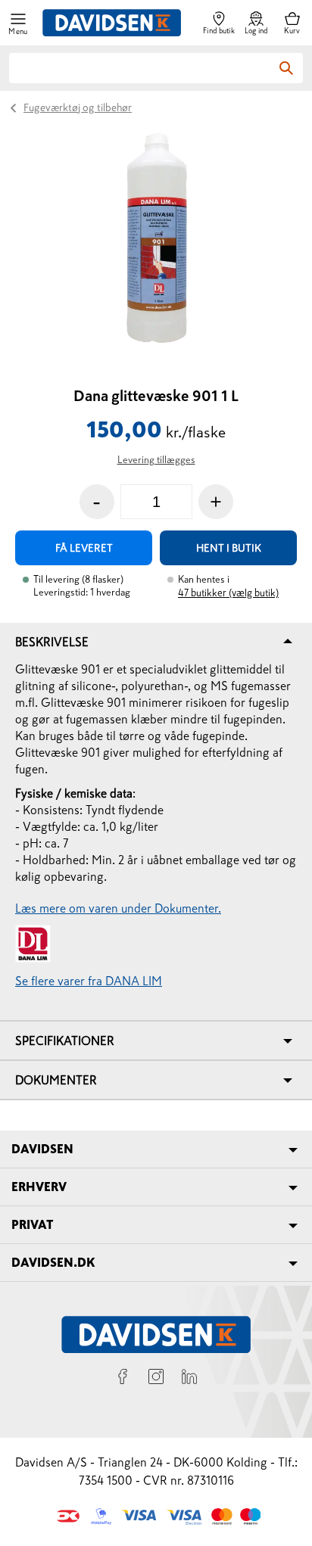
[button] (18, 23)
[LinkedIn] (189, 1379)
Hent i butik (228, 548)
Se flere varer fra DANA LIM (88, 981)
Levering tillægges (156, 460)
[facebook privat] (122, 1379)
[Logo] (111, 22)
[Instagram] (156, 1379)
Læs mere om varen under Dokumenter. (118, 908)
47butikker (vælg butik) (228, 593)
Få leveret (84, 548)
